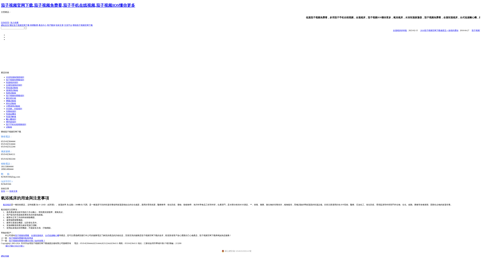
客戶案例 (51, 25)
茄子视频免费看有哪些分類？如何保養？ (27, 241)
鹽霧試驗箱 (11, 101)
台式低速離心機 (52, 235)
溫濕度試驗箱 (12, 90)
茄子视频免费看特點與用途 (21, 238)
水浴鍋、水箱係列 (14, 109)
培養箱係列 (11, 111)
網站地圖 (5, 256)
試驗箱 (9, 127)
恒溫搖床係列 (12, 82)
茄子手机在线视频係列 (16, 124)
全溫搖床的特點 (395, 30)
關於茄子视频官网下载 (20, 25)
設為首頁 (5, 23)
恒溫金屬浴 (11, 114)
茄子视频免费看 (22, 235)
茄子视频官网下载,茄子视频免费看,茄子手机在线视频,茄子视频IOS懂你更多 (68, 5)
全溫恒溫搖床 (37, 235)
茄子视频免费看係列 (15, 80)
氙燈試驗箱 (11, 93)
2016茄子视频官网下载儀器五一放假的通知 (434, 30)
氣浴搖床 (7, 205)
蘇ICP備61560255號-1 (15, 246)
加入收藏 (14, 23)
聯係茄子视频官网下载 (83, 25)
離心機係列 (11, 119)
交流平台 (68, 25)
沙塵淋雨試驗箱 (13, 106)
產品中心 (43, 25)
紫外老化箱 (11, 98)
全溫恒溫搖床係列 (14, 85)
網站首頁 (5, 25)
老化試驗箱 (11, 103)
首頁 (3, 191)
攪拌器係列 (11, 122)
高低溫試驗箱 (12, 88)
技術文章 (60, 25)
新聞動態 (34, 25)
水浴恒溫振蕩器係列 (15, 77)
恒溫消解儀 (11, 117)
